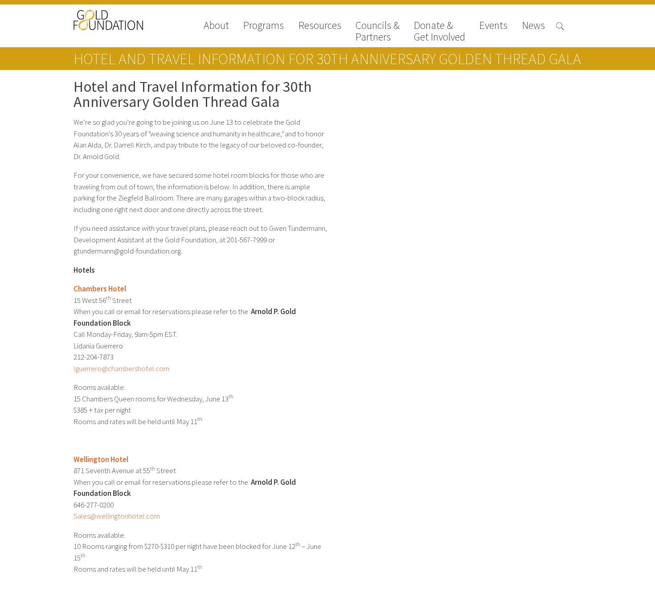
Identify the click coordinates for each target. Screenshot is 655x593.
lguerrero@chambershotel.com (121, 369)
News (533, 26)
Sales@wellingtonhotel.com (117, 516)
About (216, 26)
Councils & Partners (378, 31)
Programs (263, 26)
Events (493, 26)
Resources (320, 26)
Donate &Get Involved (439, 31)
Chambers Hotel (100, 289)
